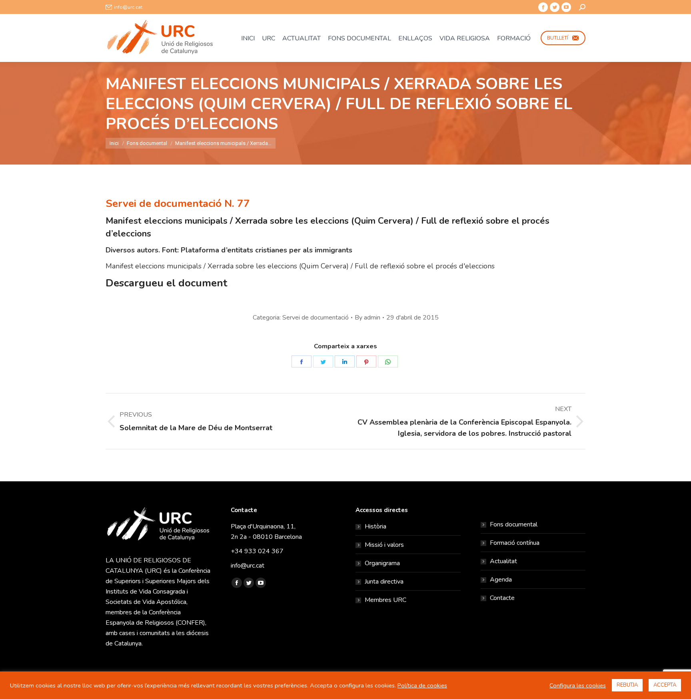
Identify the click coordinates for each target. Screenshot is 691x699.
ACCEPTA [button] (664, 685)
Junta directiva (384, 581)
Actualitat (503, 561)
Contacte (502, 598)
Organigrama (382, 563)
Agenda (501, 579)
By (367, 317)
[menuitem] (248, 38)
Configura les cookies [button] (577, 685)
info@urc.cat (128, 7)
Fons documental (513, 524)
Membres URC (385, 600)
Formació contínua (514, 542)
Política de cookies (422, 685)
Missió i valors (384, 544)
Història (375, 526)
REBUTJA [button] (627, 685)
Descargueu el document (166, 283)
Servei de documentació (315, 317)
